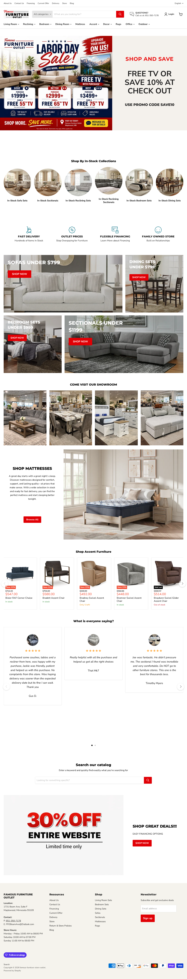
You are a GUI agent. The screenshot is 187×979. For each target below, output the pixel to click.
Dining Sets (100, 908)
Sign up (147, 918)
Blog (72, 3)
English (178, 3)
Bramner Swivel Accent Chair (129, 599)
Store (64, 3)
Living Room (11, 24)
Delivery (55, 3)
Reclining (28, 24)
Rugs (118, 24)
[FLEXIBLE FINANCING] (115, 236)
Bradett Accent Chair (54, 598)
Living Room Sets (103, 900)
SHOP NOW (142, 843)
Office (129, 24)
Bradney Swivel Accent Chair (92, 599)
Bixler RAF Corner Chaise (18, 598)
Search (6, 964)
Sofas (97, 912)
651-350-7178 (13, 920)
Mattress (80, 24)
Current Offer (43, 3)
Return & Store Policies (60, 925)
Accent (93, 24)
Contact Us (19, 3)
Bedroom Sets (102, 904)
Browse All (32, 519)
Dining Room (62, 24)
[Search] (120, 14)
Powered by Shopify (12, 970)
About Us (8, 3)
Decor (106, 24)
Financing (31, 3)
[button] (169, 14)
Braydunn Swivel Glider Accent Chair (166, 599)
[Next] (182, 583)
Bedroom (44, 24)
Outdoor (143, 24)
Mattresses (100, 921)
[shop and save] (56, 83)
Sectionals (100, 917)
